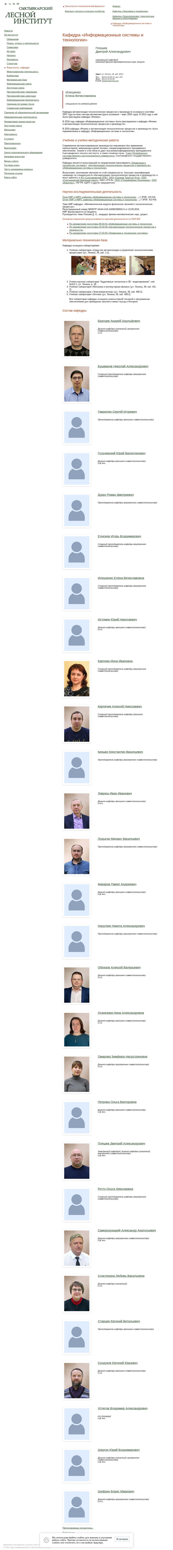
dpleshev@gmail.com (110, 81)
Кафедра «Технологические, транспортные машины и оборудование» (133, 17)
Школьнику (10, 129)
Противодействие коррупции (21, 96)
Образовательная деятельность (20, 117)
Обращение (13, 39)
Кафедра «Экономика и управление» (130, 11)
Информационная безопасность (23, 100)
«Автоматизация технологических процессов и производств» (119, 165)
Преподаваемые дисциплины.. (78, 1528)
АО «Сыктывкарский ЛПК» (94, 177)
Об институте (11, 35)
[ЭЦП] (139, 197)
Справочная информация (19, 108)
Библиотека (13, 75)
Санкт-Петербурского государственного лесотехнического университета (105, 154)
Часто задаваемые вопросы (18, 169)
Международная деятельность (22, 71)
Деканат (116, 6)
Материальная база (17, 79)
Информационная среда (19, 84)
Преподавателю (12, 143)
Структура (12, 63)
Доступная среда (15, 88)
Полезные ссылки (13, 173)
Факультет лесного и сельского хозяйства (85, 11)
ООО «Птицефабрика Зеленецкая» (132, 180)
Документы (12, 59)
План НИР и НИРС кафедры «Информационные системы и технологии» (99, 197)
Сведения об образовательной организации (26, 112)
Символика (12, 47)
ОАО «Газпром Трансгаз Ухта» (124, 177)
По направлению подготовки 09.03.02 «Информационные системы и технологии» (110, 224)
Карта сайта (10, 177)
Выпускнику (10, 148)
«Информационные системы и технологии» (85, 168)
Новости (8, 31)
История (11, 51)
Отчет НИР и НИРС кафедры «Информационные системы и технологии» (100, 199)
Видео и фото (11, 161)
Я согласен (122, 1539)
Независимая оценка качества (19, 121)
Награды (11, 55)
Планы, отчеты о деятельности (23, 43)
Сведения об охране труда (20, 104)
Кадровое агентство (14, 156)
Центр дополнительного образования (23, 152)
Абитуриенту (10, 134)
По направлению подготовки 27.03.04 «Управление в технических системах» (108, 233)
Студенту (9, 139)
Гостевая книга (11, 165)
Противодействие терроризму (22, 92)
